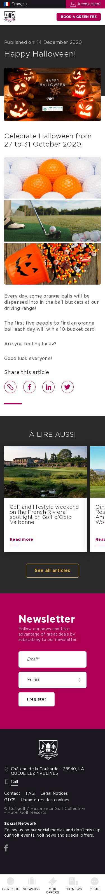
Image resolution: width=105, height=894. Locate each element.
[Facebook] (6, 848)
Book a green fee (79, 17)
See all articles (52, 570)
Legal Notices (54, 794)
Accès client (89, 4)
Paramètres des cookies (45, 800)
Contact (12, 794)
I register (36, 699)
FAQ (30, 794)
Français (19, 4)
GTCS (9, 800)
